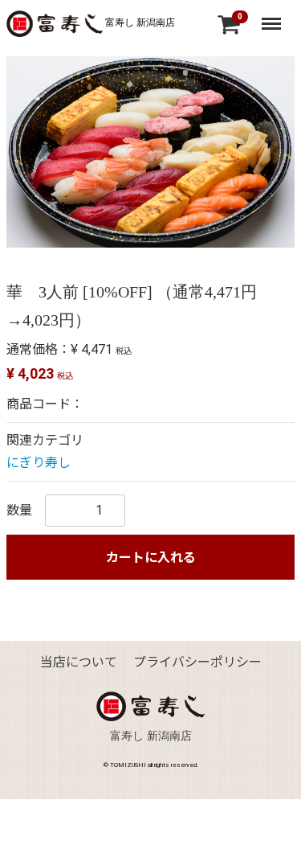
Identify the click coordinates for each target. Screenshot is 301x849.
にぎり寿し (38, 462)
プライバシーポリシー (197, 662)
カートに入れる (151, 557)
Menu (273, 17)
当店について (78, 662)
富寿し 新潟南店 (139, 22)
